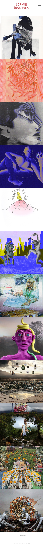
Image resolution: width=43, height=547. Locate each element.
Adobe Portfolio (25, 543)
